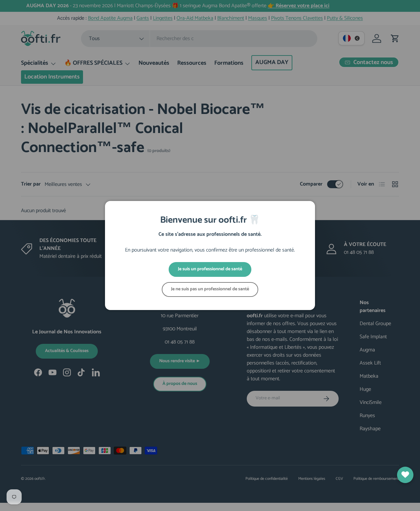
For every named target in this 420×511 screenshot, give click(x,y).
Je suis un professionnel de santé (210, 269)
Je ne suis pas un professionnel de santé (210, 289)
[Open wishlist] (405, 475)
